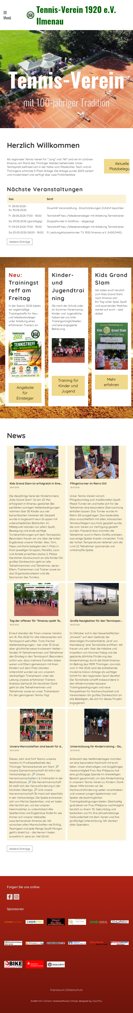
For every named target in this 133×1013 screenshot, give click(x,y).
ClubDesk (47, 1001)
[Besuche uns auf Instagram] (16, 897)
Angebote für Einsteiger (25, 393)
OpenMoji (97, 1001)
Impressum (57, 990)
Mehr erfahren (111, 382)
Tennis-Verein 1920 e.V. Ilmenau (76, 15)
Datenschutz (75, 990)
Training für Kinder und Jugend (68, 386)
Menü (7, 17)
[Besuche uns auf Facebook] (9, 897)
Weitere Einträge (19, 241)
